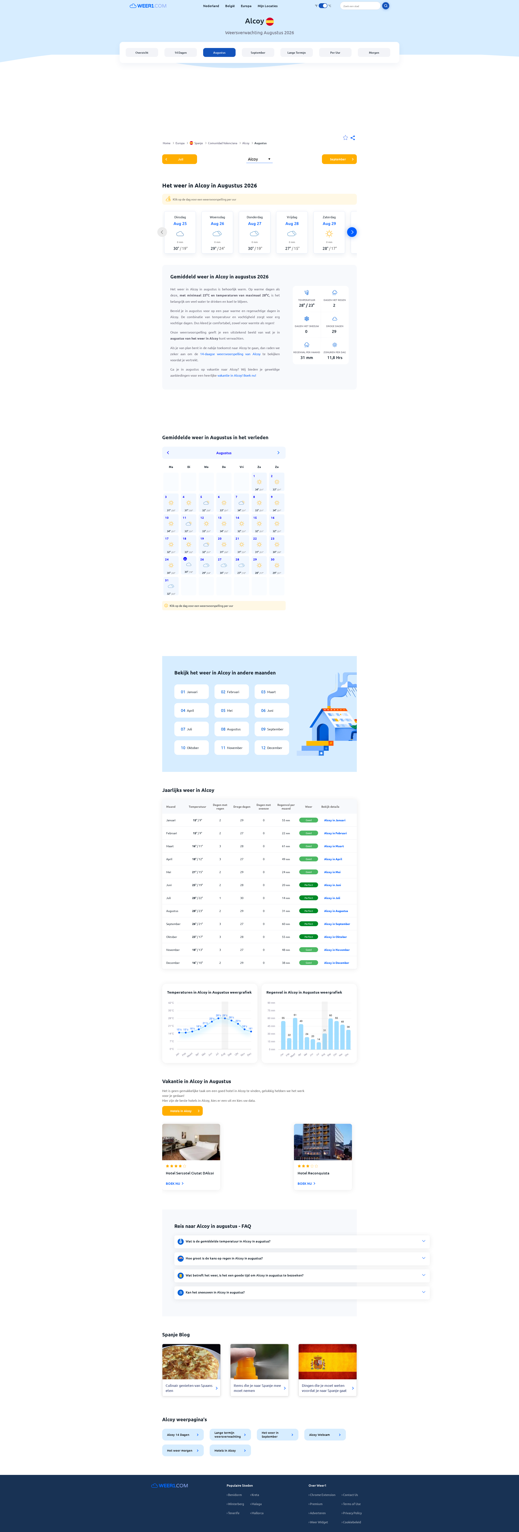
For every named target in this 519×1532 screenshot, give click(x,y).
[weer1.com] (148, 5)
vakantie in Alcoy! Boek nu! (237, 375)
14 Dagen (181, 52)
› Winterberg (235, 1504)
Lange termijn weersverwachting (227, 1434)
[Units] (323, 5)
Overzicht (141, 52)
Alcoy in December (336, 962)
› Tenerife (233, 1513)
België (230, 5)
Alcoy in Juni (332, 885)
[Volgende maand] (278, 453)
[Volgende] (352, 232)
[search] (385, 5)
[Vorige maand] (169, 453)
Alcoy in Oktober (335, 937)
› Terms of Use (351, 1504)
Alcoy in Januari (334, 820)
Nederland (211, 5)
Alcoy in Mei (332, 872)
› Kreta (254, 1495)
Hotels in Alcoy (181, 1111)
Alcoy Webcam (319, 1435)
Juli (180, 159)
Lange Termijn (296, 52)
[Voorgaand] (162, 232)
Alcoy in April (333, 859)
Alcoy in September (337, 924)
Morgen (374, 52)
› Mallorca (257, 1513)
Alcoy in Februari (335, 833)
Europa (246, 5)
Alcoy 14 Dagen (178, 1435)
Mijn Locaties (268, 5)
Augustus (219, 52)
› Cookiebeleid (351, 1522)
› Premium (316, 1504)
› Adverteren (317, 1513)
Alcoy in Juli (332, 898)
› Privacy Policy (352, 1513)
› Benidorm (234, 1495)
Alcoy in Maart (334, 846)
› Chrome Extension (322, 1495)
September (258, 52)
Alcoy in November (337, 949)
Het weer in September (270, 1434)
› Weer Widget (318, 1522)
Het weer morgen (179, 1450)
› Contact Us (350, 1495)
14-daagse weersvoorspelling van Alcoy (230, 354)
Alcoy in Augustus (336, 911)
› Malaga (256, 1504)
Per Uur (335, 52)
